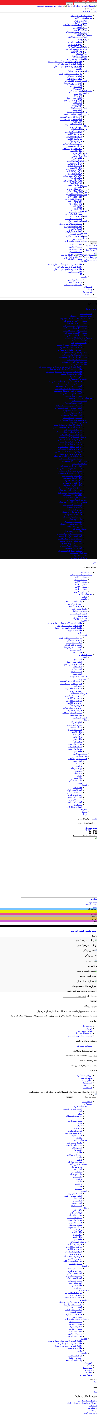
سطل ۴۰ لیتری (80, 589)
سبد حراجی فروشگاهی (72, 149)
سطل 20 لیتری (75, 247)
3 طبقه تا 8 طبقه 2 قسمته (71, 117)
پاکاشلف (78, 101)
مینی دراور (77, 239)
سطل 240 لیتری (75, 259)
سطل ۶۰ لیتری (80, 592)
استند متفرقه (76, 107)
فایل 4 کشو (77, 206)
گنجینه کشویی (76, 234)
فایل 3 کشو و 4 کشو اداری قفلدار (68, 66)
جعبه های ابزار (76, 127)
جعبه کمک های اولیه (73, 214)
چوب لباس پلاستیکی (73, 62)
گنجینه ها (78, 66)
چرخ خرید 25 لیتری (74, 164)
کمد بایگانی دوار (75, 203)
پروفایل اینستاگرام (84, 1075)
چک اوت (78, 106)
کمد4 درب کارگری (74, 807)
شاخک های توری (75, 139)
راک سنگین (77, 94)
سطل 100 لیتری (75, 254)
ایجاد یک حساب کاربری (87, 1401)
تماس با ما (87, 1026)
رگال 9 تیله (77, 153)
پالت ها (79, 74)
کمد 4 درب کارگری (74, 191)
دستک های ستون (75, 144)
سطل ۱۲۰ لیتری (80, 23)
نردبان (84, 238)
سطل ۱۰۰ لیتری (80, 18)
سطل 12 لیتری (75, 244)
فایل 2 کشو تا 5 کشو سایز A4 (69, 64)
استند (84, 93)
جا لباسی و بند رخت (73, 49)
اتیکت (84, 37)
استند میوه (77, 110)
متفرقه (79, 54)
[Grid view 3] (92, 833)
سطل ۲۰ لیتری (80, 584)
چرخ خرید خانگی (75, 178)
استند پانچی (77, 121)
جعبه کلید (78, 686)
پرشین (79, 96)
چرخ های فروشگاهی (73, 32)
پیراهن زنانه (87, 1080)
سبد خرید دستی (75, 183)
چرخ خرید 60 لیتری (74, 166)
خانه (95, 819)
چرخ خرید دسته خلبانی (72, 176)
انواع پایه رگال (76, 132)
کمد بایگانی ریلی (75, 201)
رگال (85, 156)
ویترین (79, 103)
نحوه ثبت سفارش (84, 1046)
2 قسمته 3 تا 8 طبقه (73, 219)
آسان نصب (77, 87)
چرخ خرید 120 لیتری (73, 171)
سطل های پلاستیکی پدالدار (81, 16)
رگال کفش (77, 149)
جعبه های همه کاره (74, 76)
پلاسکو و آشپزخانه (74, 59)
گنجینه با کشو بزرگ (74, 229)
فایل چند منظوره (75, 272)
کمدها (84, 216)
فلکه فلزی (77, 187)
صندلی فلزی (76, 51)
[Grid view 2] (95, 833)
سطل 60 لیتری (75, 252)
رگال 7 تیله (77, 156)
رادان (79, 99)
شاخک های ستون (74, 185)
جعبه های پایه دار (75, 42)
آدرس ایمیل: (91, 996)
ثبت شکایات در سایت (83, 1033)
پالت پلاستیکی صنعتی (73, 284)
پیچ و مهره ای (76, 84)
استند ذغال (77, 116)
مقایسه (94, 899)
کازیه (80, 274)
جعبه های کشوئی (75, 282)
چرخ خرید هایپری (75, 173)
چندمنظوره (77, 89)
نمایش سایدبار (91, 828)
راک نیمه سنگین (75, 211)
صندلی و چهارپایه (75, 79)
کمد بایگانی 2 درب (74, 189)
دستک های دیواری (74, 146)
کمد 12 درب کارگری (73, 198)
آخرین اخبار (87, 1085)
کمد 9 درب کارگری (74, 196)
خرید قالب (87, 1087)
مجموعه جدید (86, 1078)
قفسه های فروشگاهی (72, 25)
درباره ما (88, 1028)
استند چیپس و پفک (74, 98)
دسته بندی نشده (85, 572)
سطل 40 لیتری (75, 249)
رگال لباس (77, 129)
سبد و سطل (82, 54)
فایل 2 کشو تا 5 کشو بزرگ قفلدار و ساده (65, 264)
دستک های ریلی (75, 141)
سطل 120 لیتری (75, 256)
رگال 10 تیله (77, 151)
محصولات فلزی (85, 90)
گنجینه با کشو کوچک (73, 231)
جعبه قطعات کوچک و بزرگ (70, 74)
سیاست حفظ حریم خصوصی (80, 1036)
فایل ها (84, 59)
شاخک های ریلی (75, 134)
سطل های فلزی (75, 37)
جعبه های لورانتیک (74, 71)
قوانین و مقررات (85, 1031)
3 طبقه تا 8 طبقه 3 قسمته (71, 120)
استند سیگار (77, 669)
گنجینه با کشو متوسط (73, 227)
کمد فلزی (78, 208)
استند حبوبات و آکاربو (73, 100)
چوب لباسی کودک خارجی (84, 931)
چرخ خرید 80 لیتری (74, 169)
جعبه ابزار (83, 115)
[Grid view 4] (90, 833)
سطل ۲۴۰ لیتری (80, 587)
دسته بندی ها (91, 309)
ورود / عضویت (86, 1375)
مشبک (84, 236)
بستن (95, 562)
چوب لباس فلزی (75, 46)
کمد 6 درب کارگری (74, 221)
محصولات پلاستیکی (79, 56)
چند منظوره (77, 773)
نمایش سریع (92, 902)
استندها (84, 108)
